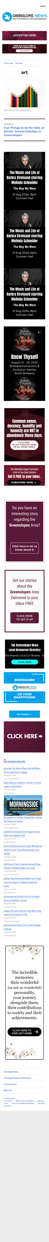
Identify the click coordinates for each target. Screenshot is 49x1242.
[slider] (22, 399)
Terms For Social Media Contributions (23, 1103)
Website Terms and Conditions (25, 1101)
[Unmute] (33, 399)
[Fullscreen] (42, 399)
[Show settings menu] (38, 399)
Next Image (18, 63)
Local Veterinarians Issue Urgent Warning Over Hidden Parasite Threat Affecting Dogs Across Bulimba (23, 849)
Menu (42, 6)
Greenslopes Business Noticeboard (17, 1077)
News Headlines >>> (24, 714)
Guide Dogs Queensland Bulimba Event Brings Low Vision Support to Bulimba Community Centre (22, 882)
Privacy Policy (8, 1101)
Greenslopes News (11, 1071)
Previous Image (8, 63)
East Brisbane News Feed (14, 761)
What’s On (8, 1090)
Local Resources (10, 1084)
